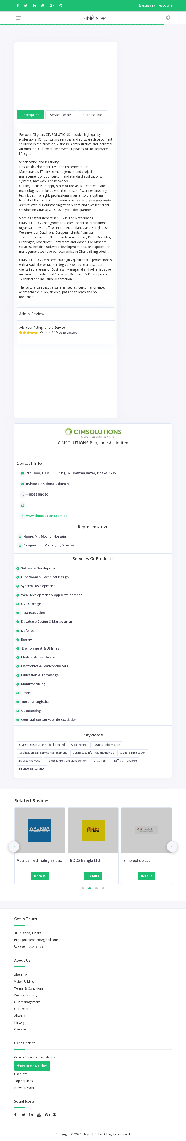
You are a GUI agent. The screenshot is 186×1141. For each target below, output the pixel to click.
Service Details (61, 115)
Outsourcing (31, 711)
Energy (26, 639)
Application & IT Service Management (43, 753)
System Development (38, 586)
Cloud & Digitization (133, 753)
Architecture (79, 745)
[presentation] (13, 846)
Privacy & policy (25, 995)
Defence (27, 630)
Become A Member (33, 1066)
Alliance (19, 1015)
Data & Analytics (29, 761)
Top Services (23, 1081)
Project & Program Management (66, 761)
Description (30, 115)
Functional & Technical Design (45, 577)
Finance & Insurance (32, 769)
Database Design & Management (47, 621)
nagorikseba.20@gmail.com (38, 940)
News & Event (24, 1087)
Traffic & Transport (125, 761)
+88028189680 (37, 494)
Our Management (27, 1002)
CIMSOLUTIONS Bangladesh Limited (42, 745)
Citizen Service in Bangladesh (35, 1057)
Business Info (92, 115)
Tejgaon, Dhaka (29, 933)
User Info (21, 1074)
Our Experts (22, 1009)
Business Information (106, 745)
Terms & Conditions (29, 988)
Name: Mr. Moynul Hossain (44, 536)
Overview (21, 1029)
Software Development (39, 568)
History (19, 1022)
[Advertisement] (66, 78)
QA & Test (99, 761)
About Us (21, 975)
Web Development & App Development (51, 595)
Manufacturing (33, 684)
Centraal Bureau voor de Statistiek (48, 719)
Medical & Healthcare (38, 657)
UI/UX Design (31, 604)
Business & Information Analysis (93, 753)
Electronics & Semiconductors (44, 666)
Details (40, 876)
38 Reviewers (68, 333)
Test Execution (33, 612)
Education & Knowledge (40, 675)
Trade (26, 693)
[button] (83, 888)
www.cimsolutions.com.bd (47, 516)
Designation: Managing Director (48, 545)
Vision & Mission (26, 981)
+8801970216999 (30, 946)
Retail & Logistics (35, 701)
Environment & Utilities (40, 648)
